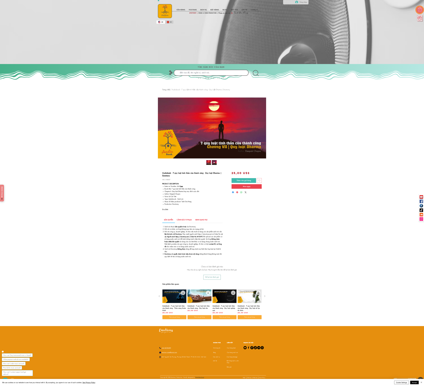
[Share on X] (245, 192)
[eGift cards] (420, 18)
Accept (414, 382)
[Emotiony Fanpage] (421, 201)
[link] (168, 220)
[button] (420, 9)
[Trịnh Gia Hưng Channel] (421, 197)
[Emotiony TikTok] (421, 210)
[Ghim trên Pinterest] (237, 192)
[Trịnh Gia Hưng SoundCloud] (421, 214)
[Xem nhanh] (174, 365)
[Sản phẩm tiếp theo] (264, 365)
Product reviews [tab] (166, 302)
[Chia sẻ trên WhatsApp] (241, 192)
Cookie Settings (401, 382)
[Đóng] (421, 382)
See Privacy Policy (88, 382)
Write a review (240, 288)
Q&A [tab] (178, 302)
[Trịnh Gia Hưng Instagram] (421, 219)
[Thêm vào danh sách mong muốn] (259, 180)
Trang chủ (166, 89)
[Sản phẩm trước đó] (159, 365)
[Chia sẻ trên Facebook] (233, 192)
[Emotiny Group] (421, 206)
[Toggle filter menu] (260, 308)
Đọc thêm (165, 209)
